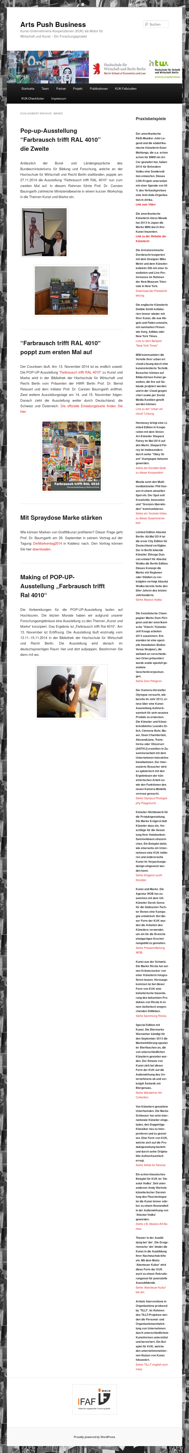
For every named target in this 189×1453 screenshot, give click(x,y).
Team (45, 88)
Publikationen (99, 88)
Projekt (78, 88)
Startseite (27, 88)
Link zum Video (146, 204)
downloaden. (41, 549)
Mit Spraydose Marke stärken (61, 517)
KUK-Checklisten (32, 98)
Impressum (58, 98)
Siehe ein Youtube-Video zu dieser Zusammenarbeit (151, 518)
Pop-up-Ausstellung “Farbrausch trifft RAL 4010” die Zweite (60, 139)
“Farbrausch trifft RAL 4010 (79, 372)
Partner (61, 88)
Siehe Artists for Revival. (151, 1165)
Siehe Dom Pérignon (149, 681)
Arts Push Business (53, 24)
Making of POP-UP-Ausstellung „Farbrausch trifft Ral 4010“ (62, 586)
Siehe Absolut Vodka (149, 599)
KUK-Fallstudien (125, 88)
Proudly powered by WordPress (94, 1437)
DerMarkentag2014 (47, 543)
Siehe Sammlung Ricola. (151, 1016)
